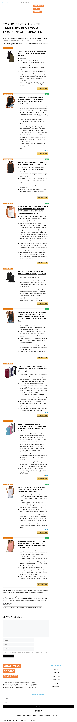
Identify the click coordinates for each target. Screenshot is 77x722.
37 (55, 714)
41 (62, 714)
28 (40, 714)
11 (14, 714)
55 (29, 715)
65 (46, 715)
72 (58, 715)
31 (45, 714)
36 (54, 714)
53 (25, 715)
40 (61, 714)
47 (73, 714)
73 (60, 715)
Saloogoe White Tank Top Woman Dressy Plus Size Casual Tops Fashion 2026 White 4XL (31, 489)
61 (39, 715)
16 (21, 714)
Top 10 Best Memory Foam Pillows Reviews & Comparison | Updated (23, 606)
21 (29, 714)
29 (42, 714)
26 (37, 714)
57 (32, 715)
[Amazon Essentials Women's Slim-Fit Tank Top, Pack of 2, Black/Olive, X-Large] (11, 56)
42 (64, 714)
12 (15, 714)
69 (53, 715)
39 (59, 714)
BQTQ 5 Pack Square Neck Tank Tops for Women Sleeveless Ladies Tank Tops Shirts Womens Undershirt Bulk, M (32, 427)
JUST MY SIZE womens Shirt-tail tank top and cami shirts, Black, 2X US (33, 163)
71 (56, 715)
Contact (56, 683)
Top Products (8, 603)
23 (32, 714)
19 (25, 714)
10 (12, 714)
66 (48, 715)
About (56, 669)
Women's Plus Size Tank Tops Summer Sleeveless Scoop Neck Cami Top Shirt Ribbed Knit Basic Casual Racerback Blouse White (33, 210)
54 (27, 715)
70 (55, 715)
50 (21, 715)
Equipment (56, 676)
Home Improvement (32, 15)
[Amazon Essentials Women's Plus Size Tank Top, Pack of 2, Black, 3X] (11, 277)
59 (36, 715)
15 (19, 714)
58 (34, 715)
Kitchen (43, 15)
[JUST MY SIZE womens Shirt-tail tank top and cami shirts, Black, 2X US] (11, 167)
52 (24, 715)
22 (30, 714)
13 (16, 714)
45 (69, 714)
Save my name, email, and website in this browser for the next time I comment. (26, 652)
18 (24, 714)
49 (19, 715)
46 (71, 714)
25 (35, 714)
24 (34, 714)
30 (44, 714)
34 (50, 714)
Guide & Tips (51, 15)
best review (7, 604)
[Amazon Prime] (46, 151)
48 (17, 715)
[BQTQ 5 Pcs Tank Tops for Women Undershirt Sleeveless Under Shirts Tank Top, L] (11, 372)
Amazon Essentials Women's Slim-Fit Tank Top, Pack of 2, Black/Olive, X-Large (32, 53)
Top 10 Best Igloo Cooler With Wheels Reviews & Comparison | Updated (24, 607)
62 (41, 715)
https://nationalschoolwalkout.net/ (14, 681)
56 (30, 715)
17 (23, 714)
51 (22, 715)
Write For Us (66, 15)
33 (49, 714)
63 (42, 715)
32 (47, 714)
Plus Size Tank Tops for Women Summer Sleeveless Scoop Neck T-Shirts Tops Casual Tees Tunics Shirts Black (31, 100)
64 (44, 715)
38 (57, 714)
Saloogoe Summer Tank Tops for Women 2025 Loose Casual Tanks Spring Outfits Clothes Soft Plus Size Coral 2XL (31, 544)
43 (66, 714)
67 (49, 715)
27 (39, 714)
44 (68, 714)
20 (27, 714)
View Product (42, 88)
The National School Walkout (17, 720)
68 (51, 715)
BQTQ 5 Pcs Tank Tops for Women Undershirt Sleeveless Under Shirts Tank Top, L (32, 369)
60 (37, 715)
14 (18, 714)
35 (52, 714)
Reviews (21, 15)
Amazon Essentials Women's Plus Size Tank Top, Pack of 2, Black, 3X (32, 273)
